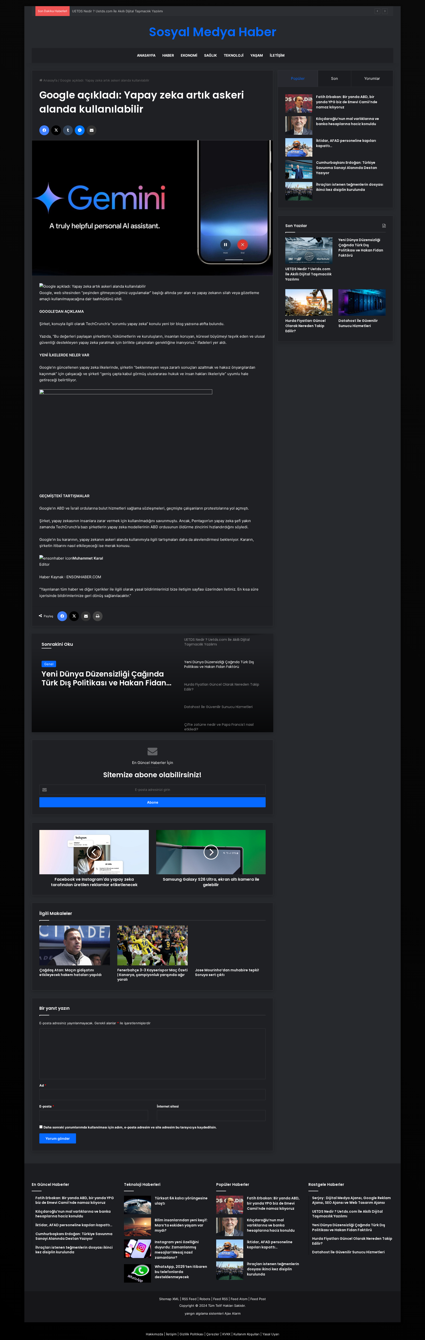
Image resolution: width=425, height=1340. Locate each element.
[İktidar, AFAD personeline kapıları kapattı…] (298, 147)
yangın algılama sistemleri (204, 1313)
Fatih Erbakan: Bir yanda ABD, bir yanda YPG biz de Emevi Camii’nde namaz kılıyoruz (346, 102)
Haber (168, 55)
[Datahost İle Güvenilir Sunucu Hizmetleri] (362, 302)
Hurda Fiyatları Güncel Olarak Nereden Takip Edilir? (96, 678)
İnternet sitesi (168, 1106)
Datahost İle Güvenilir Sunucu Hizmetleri (358, 323)
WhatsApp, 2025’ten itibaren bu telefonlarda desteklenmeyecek (181, 1271)
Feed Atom (239, 1299)
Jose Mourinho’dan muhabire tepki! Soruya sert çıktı (227, 972)
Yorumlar (372, 78)
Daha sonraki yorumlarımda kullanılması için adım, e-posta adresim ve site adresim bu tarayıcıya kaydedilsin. (130, 1127)
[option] (152, 683)
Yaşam (256, 55)
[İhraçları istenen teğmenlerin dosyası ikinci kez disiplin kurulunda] (298, 191)
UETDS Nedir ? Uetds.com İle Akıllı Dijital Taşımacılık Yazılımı (308, 274)
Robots (204, 1299)
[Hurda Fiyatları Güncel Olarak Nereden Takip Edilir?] (309, 302)
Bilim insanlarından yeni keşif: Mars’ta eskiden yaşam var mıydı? (181, 1225)
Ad (42, 1085)
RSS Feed (189, 1299)
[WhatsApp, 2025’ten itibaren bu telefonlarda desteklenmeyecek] (137, 1273)
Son (334, 78)
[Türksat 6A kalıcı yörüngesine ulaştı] (137, 1205)
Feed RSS (220, 1299)
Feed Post (258, 1299)
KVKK (226, 1334)
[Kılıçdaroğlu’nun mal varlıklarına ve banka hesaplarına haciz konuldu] (298, 125)
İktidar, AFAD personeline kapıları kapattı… (269, 1245)
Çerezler (212, 1334)
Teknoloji (233, 55)
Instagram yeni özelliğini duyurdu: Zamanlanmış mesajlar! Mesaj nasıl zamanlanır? (177, 1250)
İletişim (277, 55)
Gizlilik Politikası (191, 1334)
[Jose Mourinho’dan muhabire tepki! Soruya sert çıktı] (230, 945)
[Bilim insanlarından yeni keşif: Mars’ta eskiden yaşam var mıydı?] (137, 1227)
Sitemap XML (169, 1299)
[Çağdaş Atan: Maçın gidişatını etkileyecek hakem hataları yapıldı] (74, 945)
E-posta (46, 1106)
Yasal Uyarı (270, 1334)
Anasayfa (146, 55)
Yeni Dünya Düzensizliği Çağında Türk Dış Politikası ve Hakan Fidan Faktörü (129, 11)
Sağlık (210, 55)
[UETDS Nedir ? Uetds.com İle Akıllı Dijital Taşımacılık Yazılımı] (309, 250)
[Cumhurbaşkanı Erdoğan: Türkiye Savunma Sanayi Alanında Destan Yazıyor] (298, 169)
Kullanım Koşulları (246, 1334)
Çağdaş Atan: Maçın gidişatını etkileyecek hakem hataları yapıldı (70, 972)
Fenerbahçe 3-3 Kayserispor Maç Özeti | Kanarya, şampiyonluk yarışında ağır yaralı (152, 975)
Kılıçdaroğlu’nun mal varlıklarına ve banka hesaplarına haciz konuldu (347, 121)
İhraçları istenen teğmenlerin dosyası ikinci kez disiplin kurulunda (349, 187)
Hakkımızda (154, 1334)
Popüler (298, 78)
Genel (48, 664)
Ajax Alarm (233, 1313)
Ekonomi (189, 55)
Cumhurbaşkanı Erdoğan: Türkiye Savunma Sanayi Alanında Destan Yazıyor (346, 167)
